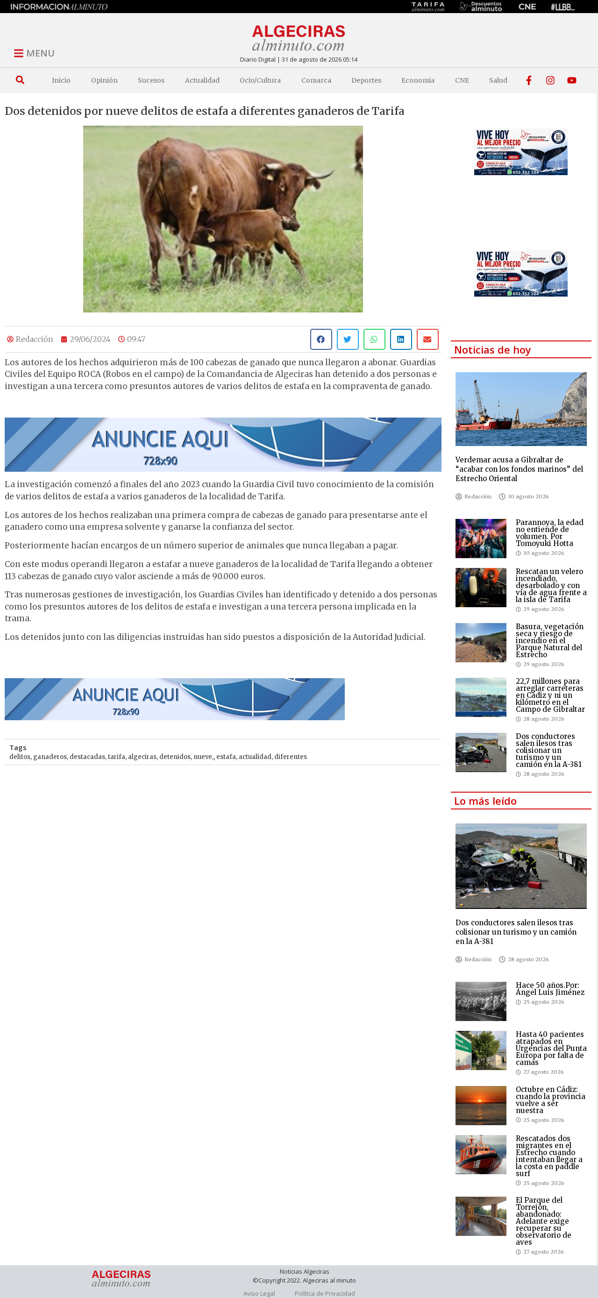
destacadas (87, 757)
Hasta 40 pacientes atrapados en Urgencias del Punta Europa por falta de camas (551, 1048)
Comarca (316, 80)
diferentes (290, 757)
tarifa (116, 757)
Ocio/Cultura (260, 80)
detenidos (175, 757)
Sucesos (151, 80)
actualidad (255, 757)
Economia (417, 80)
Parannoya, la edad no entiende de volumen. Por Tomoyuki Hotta (550, 533)
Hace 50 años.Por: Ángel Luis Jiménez (550, 989)
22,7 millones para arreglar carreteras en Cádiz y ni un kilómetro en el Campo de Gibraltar (550, 695)
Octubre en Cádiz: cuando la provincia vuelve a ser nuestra (550, 1100)
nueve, (203, 757)
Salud (498, 80)
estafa (226, 757)
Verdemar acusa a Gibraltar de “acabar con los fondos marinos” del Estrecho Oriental (519, 469)
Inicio (61, 80)
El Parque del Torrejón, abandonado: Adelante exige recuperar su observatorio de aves (543, 1221)
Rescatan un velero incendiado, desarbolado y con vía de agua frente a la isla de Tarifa (551, 585)
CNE (462, 80)
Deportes (366, 80)
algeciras (142, 757)
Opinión (104, 80)
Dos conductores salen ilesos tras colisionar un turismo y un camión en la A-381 (549, 750)
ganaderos (50, 757)
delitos (19, 757)
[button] (20, 80)
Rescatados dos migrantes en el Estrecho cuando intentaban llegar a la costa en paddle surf (549, 1156)
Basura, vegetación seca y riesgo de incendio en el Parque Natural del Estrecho (550, 640)
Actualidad (202, 80)
